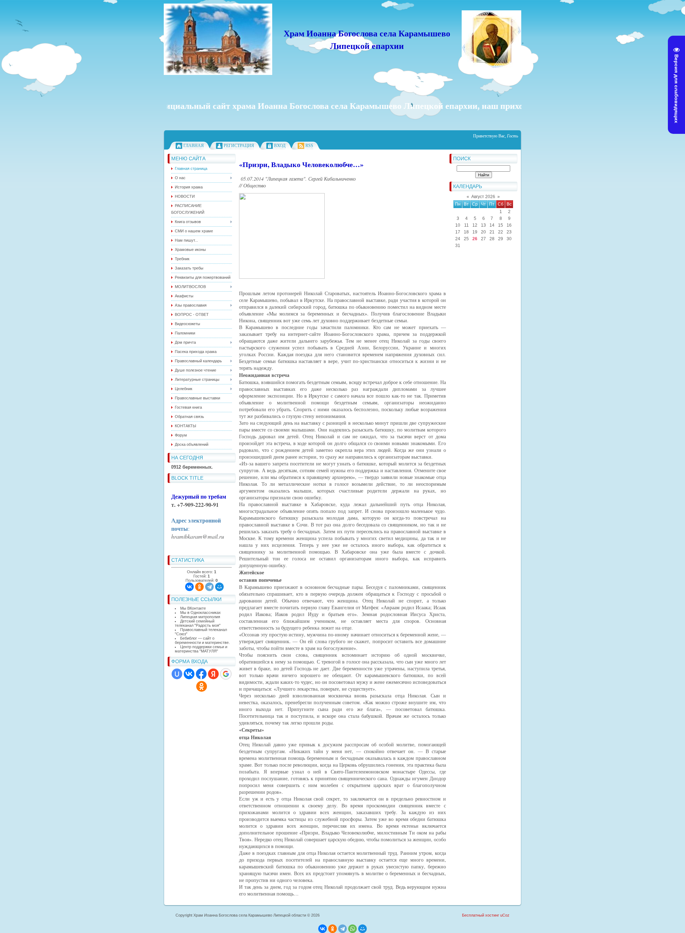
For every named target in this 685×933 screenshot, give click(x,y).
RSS (309, 145)
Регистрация (239, 145)
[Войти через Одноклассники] (201, 686)
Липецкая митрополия (200, 617)
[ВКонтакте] (189, 587)
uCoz (504, 915)
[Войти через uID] (177, 674)
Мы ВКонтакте (193, 608)
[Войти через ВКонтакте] (189, 674)
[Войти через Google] (226, 674)
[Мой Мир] (219, 587)
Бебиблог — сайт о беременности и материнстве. (202, 640)
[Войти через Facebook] (201, 674)
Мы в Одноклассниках (200, 612)
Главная (193, 145)
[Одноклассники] (199, 587)
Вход (279, 145)
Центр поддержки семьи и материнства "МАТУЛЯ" (201, 649)
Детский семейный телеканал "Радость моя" (197, 623)
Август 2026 (483, 196)
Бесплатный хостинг (480, 915)
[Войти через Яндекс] (213, 674)
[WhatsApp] (352, 928)
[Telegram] (209, 587)
